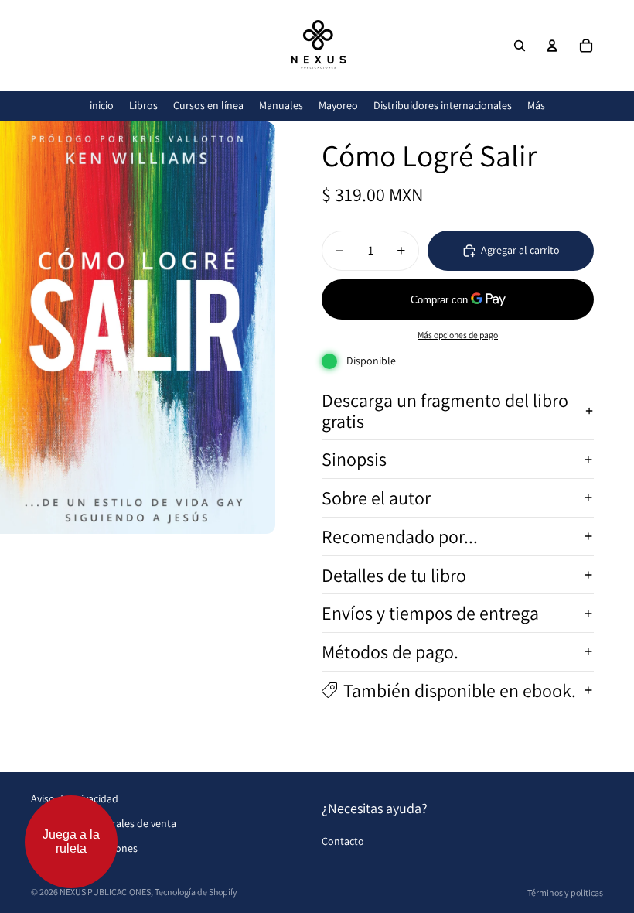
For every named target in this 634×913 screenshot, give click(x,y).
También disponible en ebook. (459, 690)
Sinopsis (354, 458)
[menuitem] (536, 105)
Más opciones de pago (458, 334)
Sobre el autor (376, 497)
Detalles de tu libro (394, 575)
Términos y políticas (565, 892)
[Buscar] (520, 46)
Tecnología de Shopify (196, 892)
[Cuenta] (552, 46)
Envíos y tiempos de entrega (430, 612)
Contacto (343, 841)
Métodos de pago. (390, 651)
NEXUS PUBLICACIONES (105, 892)
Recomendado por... (400, 536)
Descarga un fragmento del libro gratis (445, 410)
